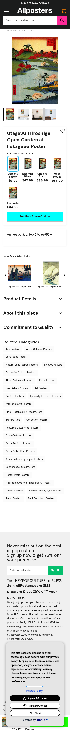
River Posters (46, 380)
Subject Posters (15, 396)
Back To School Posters (41, 498)
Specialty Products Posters (45, 396)
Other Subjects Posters (19, 443)
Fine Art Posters (53, 365)
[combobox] (30, 20)
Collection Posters (36, 420)
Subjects (12, 31)
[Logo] (35, 11)
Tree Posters (13, 420)
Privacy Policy (34, 691)
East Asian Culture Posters (21, 372)
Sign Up (55, 570)
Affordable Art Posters (18, 404)
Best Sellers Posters (17, 388)
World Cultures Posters (39, 349)
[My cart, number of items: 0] (64, 11)
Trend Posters (14, 498)
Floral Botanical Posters (19, 380)
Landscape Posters (17, 357)
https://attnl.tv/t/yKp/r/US (22, 635)
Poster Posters (14, 491)
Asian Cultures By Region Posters (24, 459)
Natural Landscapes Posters (22, 365)
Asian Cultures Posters (18, 435)
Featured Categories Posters (22, 428)
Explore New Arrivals (35, 2)
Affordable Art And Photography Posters (29, 483)
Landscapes (28, 31)
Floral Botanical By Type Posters (24, 412)
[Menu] (6, 11)
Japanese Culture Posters (20, 467)
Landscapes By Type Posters (45, 491)
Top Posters (12, 349)
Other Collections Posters (20, 451)
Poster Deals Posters (17, 475)
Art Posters (41, 388)
